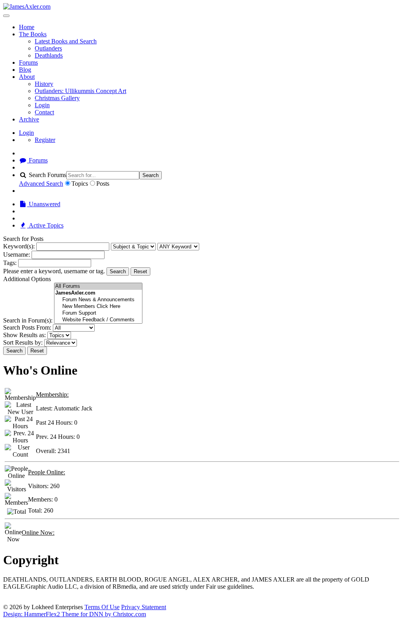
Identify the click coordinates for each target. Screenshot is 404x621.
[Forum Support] (98, 313)
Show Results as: (24, 335)
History (44, 83)
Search (150, 175)
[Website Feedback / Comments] (98, 320)
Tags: (10, 262)
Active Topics (45, 225)
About (27, 76)
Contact (44, 112)
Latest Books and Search (66, 41)
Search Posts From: (27, 327)
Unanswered (43, 204)
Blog (25, 69)
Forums (28, 62)
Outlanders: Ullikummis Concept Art (80, 91)
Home (26, 27)
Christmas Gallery (57, 98)
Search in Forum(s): (27, 320)
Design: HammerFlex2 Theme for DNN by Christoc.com (74, 614)
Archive (29, 119)
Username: (16, 254)
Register (45, 139)
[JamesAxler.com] (26, 6)
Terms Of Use (102, 607)
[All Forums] (98, 286)
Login (42, 105)
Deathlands (49, 55)
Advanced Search (41, 183)
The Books (33, 34)
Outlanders (48, 48)
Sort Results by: (23, 342)
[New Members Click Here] (98, 306)
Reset (140, 271)
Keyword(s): (19, 246)
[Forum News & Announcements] (98, 300)
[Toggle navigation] (6, 16)
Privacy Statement (143, 607)
